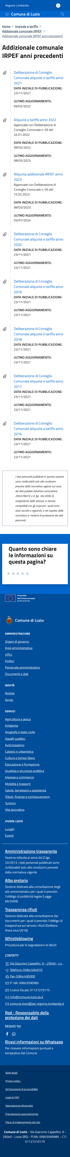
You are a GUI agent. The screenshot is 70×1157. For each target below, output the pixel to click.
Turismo (10, 803)
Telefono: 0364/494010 (25, 969)
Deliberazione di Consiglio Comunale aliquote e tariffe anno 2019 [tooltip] (38, 286)
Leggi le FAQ (12, 1097)
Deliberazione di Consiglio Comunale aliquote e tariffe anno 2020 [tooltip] (38, 239)
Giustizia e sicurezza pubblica (24, 770)
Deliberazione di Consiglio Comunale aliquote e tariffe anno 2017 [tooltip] (38, 381)
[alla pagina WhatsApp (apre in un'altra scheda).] (14, 1033)
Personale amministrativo (22, 667)
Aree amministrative (18, 648)
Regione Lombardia (17, 5)
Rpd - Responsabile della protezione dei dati (27, 1015)
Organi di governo (17, 641)
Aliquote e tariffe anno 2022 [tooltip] (35, 119)
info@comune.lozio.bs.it (26, 997)
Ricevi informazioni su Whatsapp (34, 1042)
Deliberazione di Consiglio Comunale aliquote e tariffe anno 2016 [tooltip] (38, 428)
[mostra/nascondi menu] (7, 14)
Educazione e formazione (22, 764)
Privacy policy (13, 1081)
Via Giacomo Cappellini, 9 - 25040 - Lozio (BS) (37, 963)
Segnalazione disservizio (19, 1106)
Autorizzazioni (14, 745)
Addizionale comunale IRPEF (22, 31)
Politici (9, 661)
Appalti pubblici (15, 738)
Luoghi (9, 829)
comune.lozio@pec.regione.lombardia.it (36, 1003)
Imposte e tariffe (26, 26)
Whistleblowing (19, 938)
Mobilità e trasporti (18, 783)
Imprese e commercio (19, 777)
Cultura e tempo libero (20, 758)
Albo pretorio (16, 880)
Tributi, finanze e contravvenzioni (27, 796)
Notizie (10, 693)
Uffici (8, 654)
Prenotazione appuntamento (21, 1114)
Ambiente (11, 725)
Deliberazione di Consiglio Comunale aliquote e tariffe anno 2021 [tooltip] (38, 78)
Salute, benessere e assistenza (25, 790)
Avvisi (9, 699)
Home (6, 26)
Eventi (9, 835)
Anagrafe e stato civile (20, 732)
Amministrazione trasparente (31, 851)
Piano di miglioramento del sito (22, 1122)
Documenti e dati (16, 673)
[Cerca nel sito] (62, 14)
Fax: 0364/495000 (22, 976)
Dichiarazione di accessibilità (21, 1089)
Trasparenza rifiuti (21, 909)
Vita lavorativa (14, 809)
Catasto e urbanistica (19, 751)
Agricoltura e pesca (18, 719)
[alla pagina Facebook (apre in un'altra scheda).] (7, 1033)
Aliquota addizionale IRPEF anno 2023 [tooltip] (38, 176)
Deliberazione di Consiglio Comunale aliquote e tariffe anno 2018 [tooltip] (38, 334)
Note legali (11, 1073)
